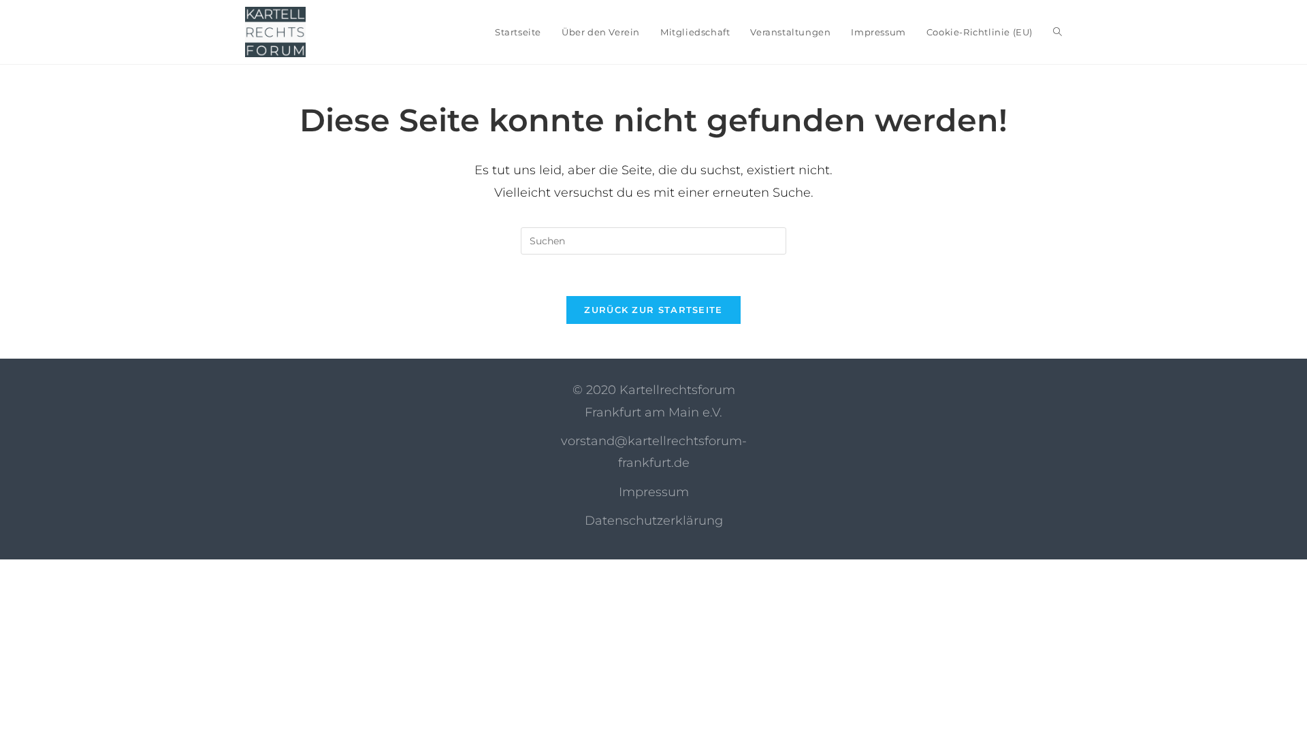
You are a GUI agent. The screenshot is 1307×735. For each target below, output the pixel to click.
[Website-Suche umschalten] (1057, 32)
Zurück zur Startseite (653, 309)
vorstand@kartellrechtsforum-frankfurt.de (654, 452)
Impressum (654, 492)
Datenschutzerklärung (654, 520)
